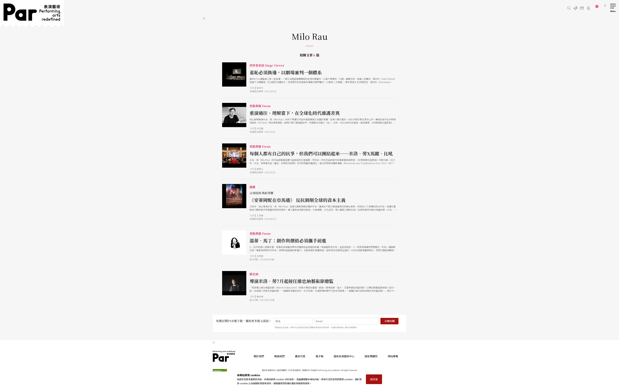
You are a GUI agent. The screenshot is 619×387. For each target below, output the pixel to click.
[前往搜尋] (569, 8)
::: (605, 5)
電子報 (319, 356)
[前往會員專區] (588, 8)
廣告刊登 (300, 356)
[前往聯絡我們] (582, 8)
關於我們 (259, 356)
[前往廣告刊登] (575, 8)
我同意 (374, 379)
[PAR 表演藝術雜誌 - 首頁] (32, 13)
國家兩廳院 (371, 356)
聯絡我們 (279, 356)
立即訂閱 (389, 321)
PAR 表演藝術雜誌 (224, 356)
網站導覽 (393, 356)
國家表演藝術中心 (344, 356)
